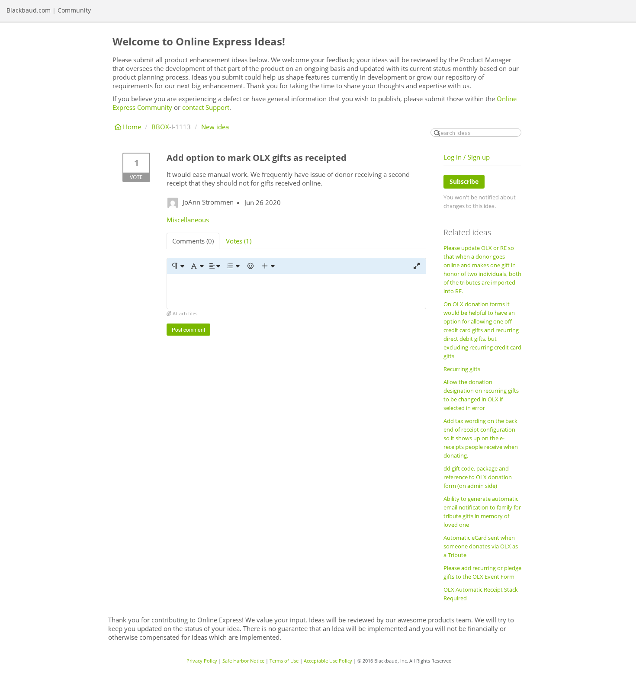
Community (74, 10)
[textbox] (296, 291)
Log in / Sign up (466, 157)
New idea (215, 126)
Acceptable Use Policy (328, 660)
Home (132, 126)
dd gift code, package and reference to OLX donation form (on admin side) (477, 477)
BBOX (160, 126)
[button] (177, 266)
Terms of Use (284, 660)
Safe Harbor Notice (243, 660)
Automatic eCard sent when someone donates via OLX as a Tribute (480, 546)
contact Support (205, 107)
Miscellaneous (188, 219)
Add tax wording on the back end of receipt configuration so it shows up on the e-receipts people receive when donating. (480, 438)
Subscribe (464, 181)
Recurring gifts (461, 369)
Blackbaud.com (28, 10)
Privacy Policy (201, 660)
